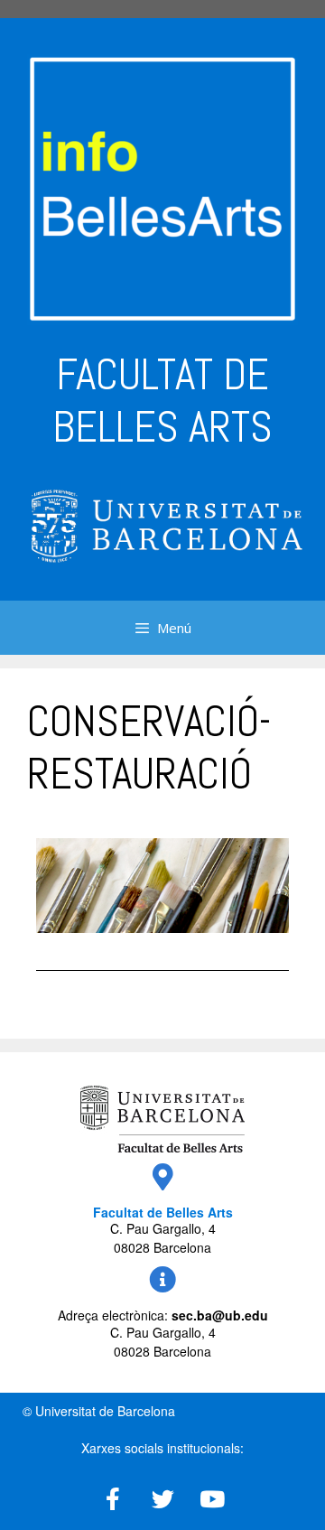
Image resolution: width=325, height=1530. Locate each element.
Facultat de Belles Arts (163, 1212)
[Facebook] (112, 1498)
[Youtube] (212, 1498)
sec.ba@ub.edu (220, 1315)
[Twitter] (162, 1498)
